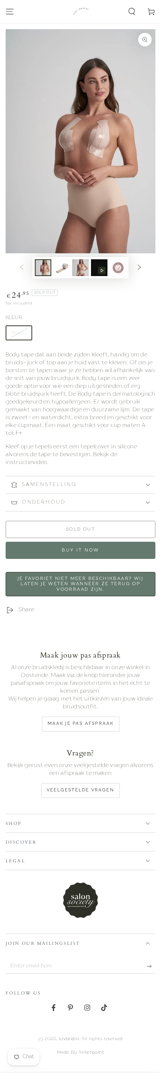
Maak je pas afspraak (81, 724)
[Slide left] (21, 268)
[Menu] (9, 11)
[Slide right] (139, 268)
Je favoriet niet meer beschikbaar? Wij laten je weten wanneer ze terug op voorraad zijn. (80, 584)
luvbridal (69, 1039)
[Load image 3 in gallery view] (80, 267)
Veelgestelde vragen (80, 790)
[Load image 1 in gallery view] (43, 267)
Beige (19, 332)
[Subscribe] (151, 966)
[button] (132, 11)
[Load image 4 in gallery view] (118, 267)
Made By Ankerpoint (80, 1052)
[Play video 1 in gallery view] (99, 267)
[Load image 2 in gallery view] (62, 267)
